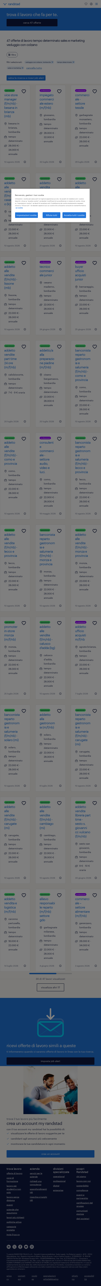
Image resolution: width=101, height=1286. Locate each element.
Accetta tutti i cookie (74, 215)
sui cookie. (19, 208)
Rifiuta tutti (51, 215)
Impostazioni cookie (26, 215)
